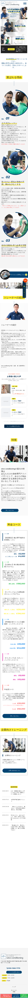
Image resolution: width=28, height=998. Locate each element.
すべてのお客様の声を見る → (14, 426)
